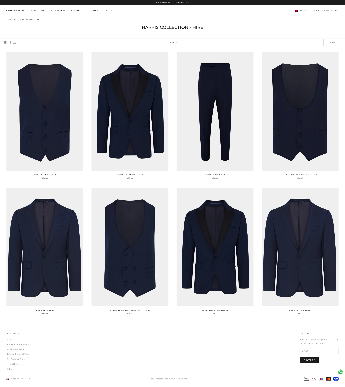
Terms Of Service (14, 364)
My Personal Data (15, 349)
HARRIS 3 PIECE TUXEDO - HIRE (215, 310)
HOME (33, 11)
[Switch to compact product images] (14, 42)
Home (8, 20)
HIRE (43, 11)
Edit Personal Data (15, 359)
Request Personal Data (17, 354)
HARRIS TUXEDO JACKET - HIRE (130, 175)
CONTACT (108, 11)
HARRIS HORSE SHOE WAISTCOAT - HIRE (300, 175)
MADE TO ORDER (58, 11)
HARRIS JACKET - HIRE (44, 310)
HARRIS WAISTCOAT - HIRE (45, 175)
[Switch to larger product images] (5, 42)
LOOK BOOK (93, 11)
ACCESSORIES (76, 11)
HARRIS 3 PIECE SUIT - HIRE (300, 310)
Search (9, 339)
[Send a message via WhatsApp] (340, 372)
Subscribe (309, 360)
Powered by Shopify (179, 379)
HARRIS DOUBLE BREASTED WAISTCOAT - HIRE (130, 310)
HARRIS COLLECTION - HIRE (29, 20)
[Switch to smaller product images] (10, 42)
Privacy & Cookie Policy (17, 344)
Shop (15, 20)
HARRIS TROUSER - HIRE (215, 175)
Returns (10, 369)
